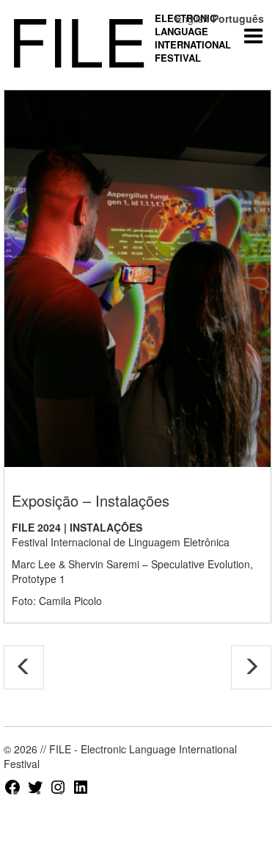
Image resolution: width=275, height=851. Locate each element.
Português (238, 18)
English (192, 18)
